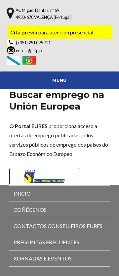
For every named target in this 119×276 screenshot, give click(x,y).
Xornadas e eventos (43, 258)
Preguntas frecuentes (46, 242)
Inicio (22, 193)
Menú (59, 80)
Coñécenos (30, 210)
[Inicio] (14, 60)
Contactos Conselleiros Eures (58, 226)
